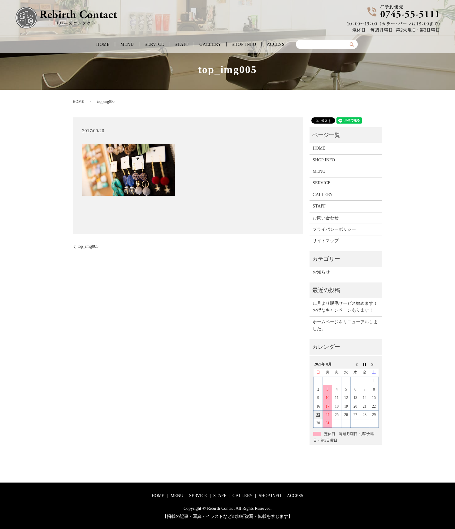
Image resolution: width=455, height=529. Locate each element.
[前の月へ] (355, 364)
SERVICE (154, 44)
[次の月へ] (374, 364)
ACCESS (276, 44)
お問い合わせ (326, 218)
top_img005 (87, 246)
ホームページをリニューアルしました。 (345, 325)
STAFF (182, 44)
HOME (103, 44)
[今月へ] (364, 364)
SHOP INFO (244, 44)
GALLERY (210, 44)
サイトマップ (326, 240)
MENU (127, 44)
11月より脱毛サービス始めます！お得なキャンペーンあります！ (345, 307)
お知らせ (321, 272)
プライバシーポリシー (334, 229)
